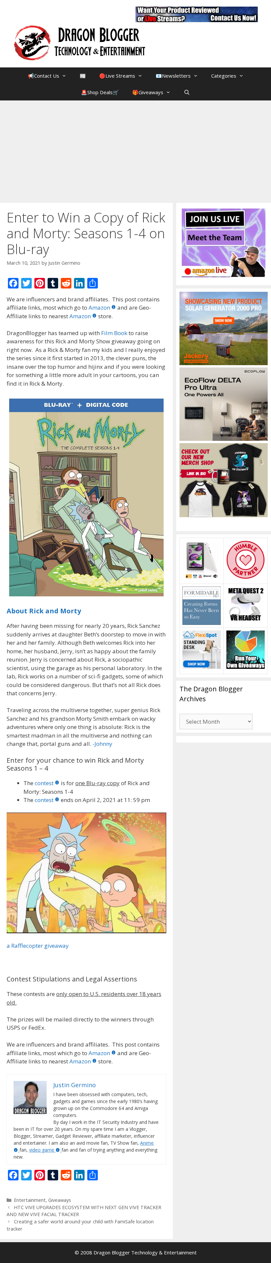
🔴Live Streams (117, 75)
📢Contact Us (43, 75)
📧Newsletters (173, 75)
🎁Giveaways (147, 92)
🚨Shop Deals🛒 (100, 92)
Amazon (99, 307)
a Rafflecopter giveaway (38, 945)
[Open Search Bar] (187, 92)
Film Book (114, 333)
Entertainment (30, 1200)
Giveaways (59, 1200)
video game (41, 1150)
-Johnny (102, 743)
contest (44, 783)
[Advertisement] (135, 150)
